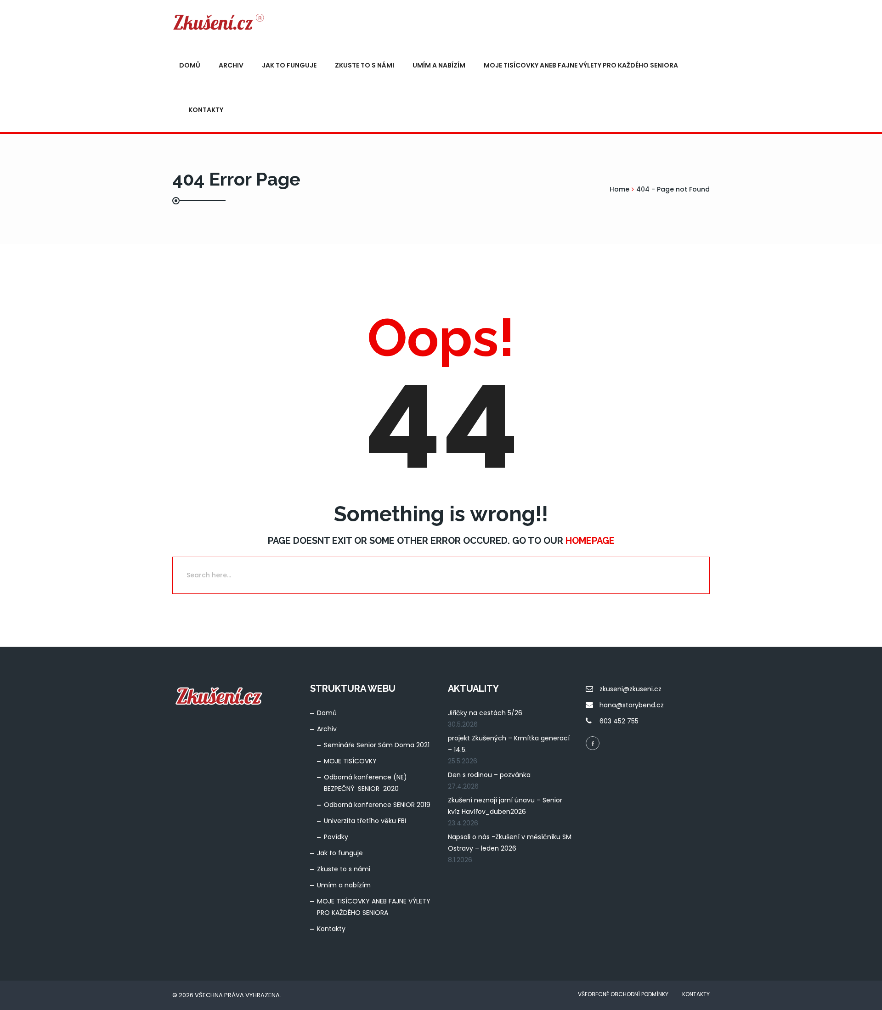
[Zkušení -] (218, 21)
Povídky (336, 836)
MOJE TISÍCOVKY (350, 761)
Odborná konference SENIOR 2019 (377, 804)
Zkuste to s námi (364, 65)
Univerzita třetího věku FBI (365, 820)
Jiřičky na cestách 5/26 (485, 712)
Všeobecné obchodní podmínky (623, 994)
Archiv (231, 65)
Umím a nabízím (439, 65)
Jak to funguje (289, 65)
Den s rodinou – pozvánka (489, 774)
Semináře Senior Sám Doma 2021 (377, 745)
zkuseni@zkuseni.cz (630, 689)
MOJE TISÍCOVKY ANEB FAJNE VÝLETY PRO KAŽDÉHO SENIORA (581, 65)
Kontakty (205, 109)
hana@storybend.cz (631, 705)
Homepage (590, 540)
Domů (189, 65)
